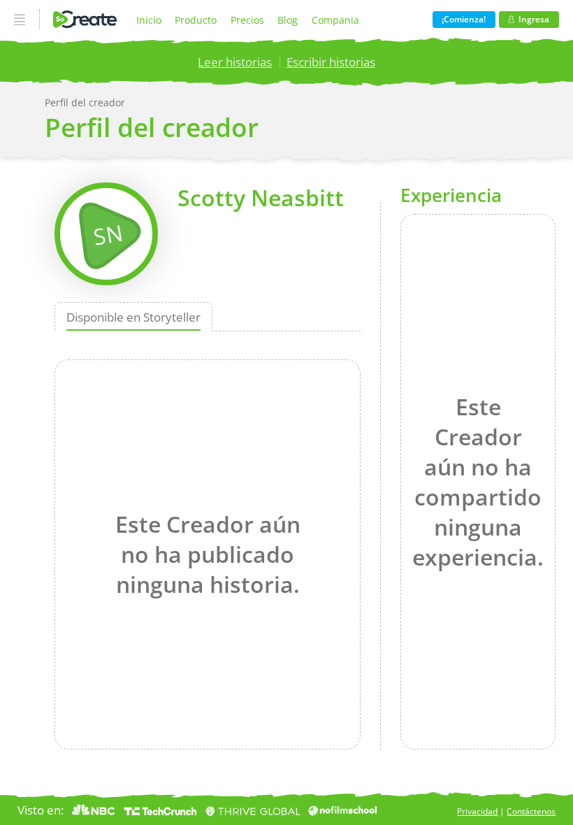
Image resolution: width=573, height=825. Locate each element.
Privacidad (477, 811)
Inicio (148, 20)
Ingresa (533, 19)
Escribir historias (330, 62)
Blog (287, 20)
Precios (247, 20)
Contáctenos (531, 811)
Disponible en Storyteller (133, 317)
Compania (335, 20)
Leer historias (235, 62)
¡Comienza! (464, 19)
